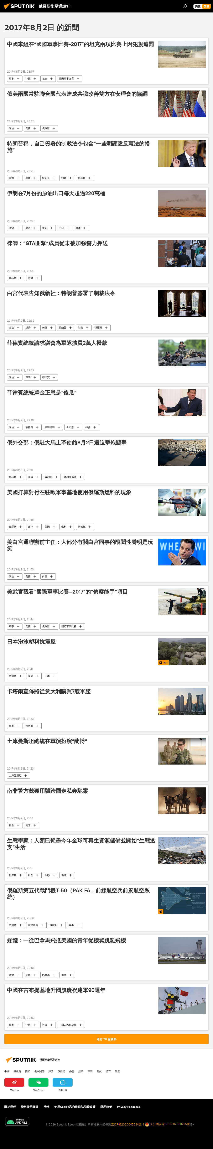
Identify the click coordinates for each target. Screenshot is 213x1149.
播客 (71, 1071)
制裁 (63, 178)
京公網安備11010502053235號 (169, 1124)
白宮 (44, 576)
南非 (28, 825)
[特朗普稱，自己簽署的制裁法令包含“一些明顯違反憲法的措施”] (182, 153)
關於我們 (10, 1107)
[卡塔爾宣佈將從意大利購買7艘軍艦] (182, 701)
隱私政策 (106, 1107)
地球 (63, 875)
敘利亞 (48, 476)
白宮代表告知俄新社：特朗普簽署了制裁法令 (61, 293)
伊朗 (44, 227)
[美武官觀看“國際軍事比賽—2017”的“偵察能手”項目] (182, 601)
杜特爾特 (50, 427)
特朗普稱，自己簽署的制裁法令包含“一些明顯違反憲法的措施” (78, 146)
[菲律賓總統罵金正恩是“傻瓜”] (182, 402)
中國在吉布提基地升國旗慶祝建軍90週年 (56, 990)
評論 (44, 1024)
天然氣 (81, 526)
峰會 (87, 427)
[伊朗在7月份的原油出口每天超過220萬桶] (182, 203)
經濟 (11, 178)
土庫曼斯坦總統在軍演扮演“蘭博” (47, 741)
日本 (47, 676)
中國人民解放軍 (67, 1024)
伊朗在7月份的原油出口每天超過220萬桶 (56, 193)
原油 (78, 227)
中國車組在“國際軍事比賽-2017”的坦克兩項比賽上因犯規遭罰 (80, 44)
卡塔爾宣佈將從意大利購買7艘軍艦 (49, 691)
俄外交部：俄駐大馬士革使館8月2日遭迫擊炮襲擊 (67, 442)
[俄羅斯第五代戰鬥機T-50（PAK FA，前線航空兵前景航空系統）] (182, 900)
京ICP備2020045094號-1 (127, 1124)
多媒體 (12, 676)
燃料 (63, 526)
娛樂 (117, 1071)
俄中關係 (39, 1071)
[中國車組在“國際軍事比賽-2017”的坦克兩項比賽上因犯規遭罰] (182, 54)
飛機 (63, 974)
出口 (61, 227)
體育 (108, 1071)
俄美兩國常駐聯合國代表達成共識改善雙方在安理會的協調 (77, 93)
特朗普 (46, 178)
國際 (27, 1071)
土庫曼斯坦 (15, 775)
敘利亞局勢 (70, 476)
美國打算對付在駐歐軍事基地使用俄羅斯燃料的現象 (69, 492)
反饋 (46, 1107)
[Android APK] (17, 1122)
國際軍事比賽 (66, 78)
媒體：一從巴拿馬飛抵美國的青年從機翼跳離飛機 (66, 940)
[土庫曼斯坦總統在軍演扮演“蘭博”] (182, 751)
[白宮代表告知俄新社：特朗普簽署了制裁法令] (182, 303)
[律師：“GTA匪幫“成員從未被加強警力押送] (182, 253)
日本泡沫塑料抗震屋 (31, 641)
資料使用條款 (29, 1107)
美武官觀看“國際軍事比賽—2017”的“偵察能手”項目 (67, 591)
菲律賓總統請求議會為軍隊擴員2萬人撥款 (57, 343)
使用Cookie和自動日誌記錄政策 (74, 1107)
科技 (99, 1071)
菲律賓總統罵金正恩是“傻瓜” (42, 392)
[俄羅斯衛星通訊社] (20, 10)
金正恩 (70, 427)
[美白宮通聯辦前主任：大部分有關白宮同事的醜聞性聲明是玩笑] (182, 552)
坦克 (44, 78)
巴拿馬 (46, 974)
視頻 (30, 676)
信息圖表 (33, 925)
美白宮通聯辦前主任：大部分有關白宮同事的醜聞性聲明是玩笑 (80, 545)
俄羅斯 (46, 128)
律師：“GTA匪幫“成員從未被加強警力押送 (57, 243)
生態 (47, 875)
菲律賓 (46, 377)
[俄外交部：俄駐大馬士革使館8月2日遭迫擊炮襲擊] (182, 452)
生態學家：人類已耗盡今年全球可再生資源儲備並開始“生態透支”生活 (81, 843)
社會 (30, 277)
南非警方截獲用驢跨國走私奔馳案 (47, 790)
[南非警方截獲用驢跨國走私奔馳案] (182, 800)
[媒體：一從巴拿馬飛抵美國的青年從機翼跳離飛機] (182, 950)
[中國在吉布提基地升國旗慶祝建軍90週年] (182, 1000)
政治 (11, 128)
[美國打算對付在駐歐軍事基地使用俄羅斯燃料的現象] (182, 502)
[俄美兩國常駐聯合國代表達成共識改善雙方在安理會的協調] (182, 103)
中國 (28, 78)
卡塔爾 (29, 725)
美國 (28, 128)
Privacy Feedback (128, 1107)
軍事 (11, 78)
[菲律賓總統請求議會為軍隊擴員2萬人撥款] (182, 353)
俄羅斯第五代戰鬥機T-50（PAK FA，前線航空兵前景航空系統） (78, 893)
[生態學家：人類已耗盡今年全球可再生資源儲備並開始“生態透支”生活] (182, 850)
